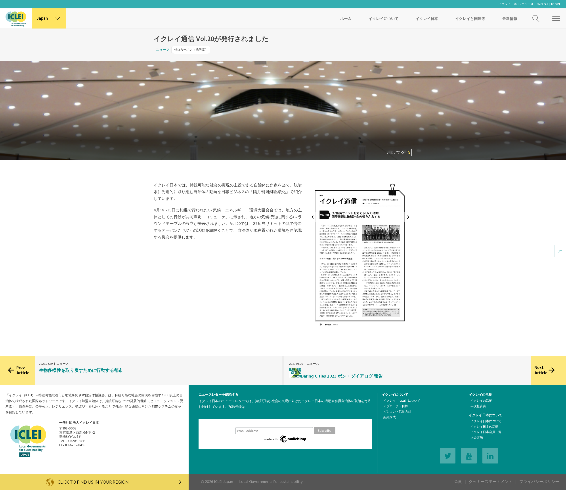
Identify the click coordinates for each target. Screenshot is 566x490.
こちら (203, 415)
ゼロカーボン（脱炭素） (191, 49)
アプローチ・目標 (395, 406)
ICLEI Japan (223, 482)
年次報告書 (478, 406)
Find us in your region (93, 482)
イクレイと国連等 (470, 19)
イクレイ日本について (485, 415)
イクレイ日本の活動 (484, 426)
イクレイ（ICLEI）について (401, 400)
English (542, 4)
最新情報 (509, 19)
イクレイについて (384, 19)
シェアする (395, 152)
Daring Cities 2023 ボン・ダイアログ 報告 (342, 376)
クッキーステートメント (490, 482)
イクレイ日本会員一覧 (485, 432)
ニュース (163, 50)
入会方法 (476, 437)
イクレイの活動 (480, 394)
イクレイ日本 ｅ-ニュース (515, 4)
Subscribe (285, 423)
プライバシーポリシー (539, 482)
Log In (555, 4)
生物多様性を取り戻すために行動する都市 (81, 370)
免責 (458, 482)
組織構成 (389, 417)
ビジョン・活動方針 (397, 411)
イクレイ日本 (427, 19)
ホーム (346, 19)
